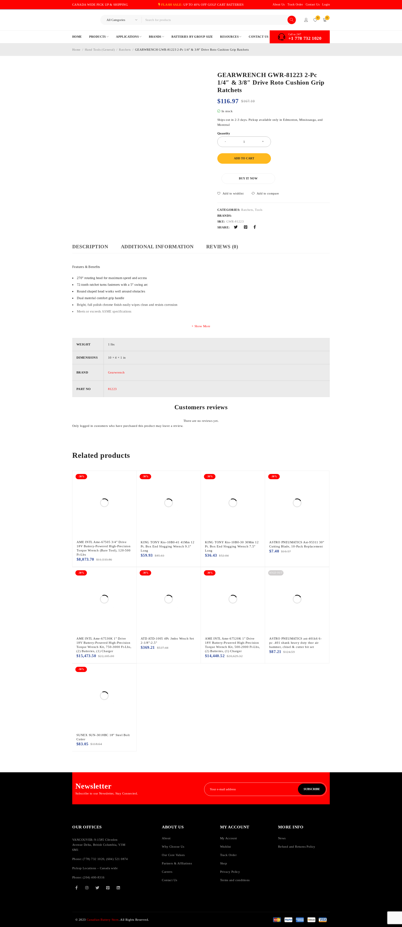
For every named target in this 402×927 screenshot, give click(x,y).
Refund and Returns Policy (296, 846)
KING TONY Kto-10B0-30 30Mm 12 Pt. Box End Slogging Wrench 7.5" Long (232, 546)
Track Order (295, 4)
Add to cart (244, 158)
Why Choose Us (173, 846)
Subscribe (312, 789)
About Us (279, 4)
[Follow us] (97, 887)
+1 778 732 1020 (304, 38)
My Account (228, 838)
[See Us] (87, 887)
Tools (258, 209)
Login (326, 4)
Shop (223, 863)
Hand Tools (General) (100, 49)
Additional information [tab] (157, 246)
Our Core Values (173, 855)
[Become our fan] (76, 887)
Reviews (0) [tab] (222, 246)
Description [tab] (90, 246)
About (166, 838)
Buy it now (248, 178)
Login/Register (306, 19)
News (282, 838)
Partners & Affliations (177, 863)
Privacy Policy (230, 871)
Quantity (223, 133)
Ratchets (125, 49)
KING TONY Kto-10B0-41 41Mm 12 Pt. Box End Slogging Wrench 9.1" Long (168, 546)
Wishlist (225, 846)
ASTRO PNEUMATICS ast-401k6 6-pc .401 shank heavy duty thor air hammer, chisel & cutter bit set (295, 643)
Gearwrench (116, 372)
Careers (167, 871)
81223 (112, 389)
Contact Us (313, 4)
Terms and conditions (235, 880)
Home (76, 49)
